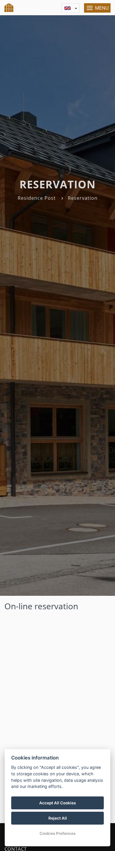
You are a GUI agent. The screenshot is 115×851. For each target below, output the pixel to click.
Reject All (57, 818)
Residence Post (37, 198)
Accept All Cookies (57, 803)
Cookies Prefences (57, 833)
